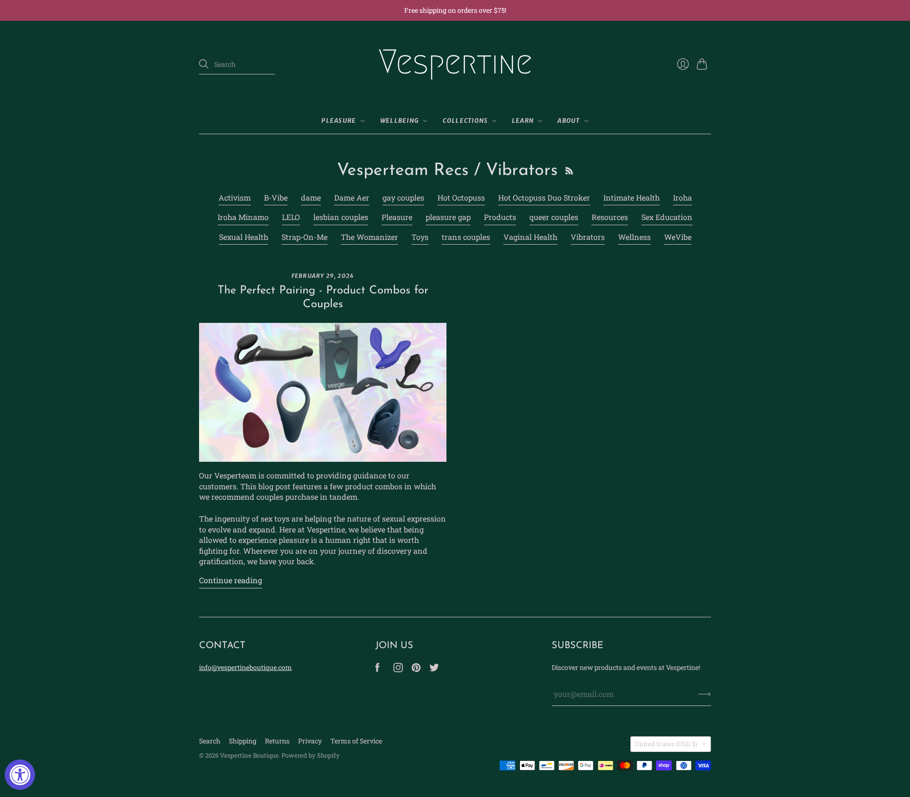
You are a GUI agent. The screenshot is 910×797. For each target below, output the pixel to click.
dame (311, 197)
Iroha (682, 197)
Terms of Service (356, 740)
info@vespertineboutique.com (245, 667)
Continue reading (230, 580)
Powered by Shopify (311, 755)
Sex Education (666, 217)
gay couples (403, 197)
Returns (277, 740)
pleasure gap (448, 217)
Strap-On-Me (305, 237)
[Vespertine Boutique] (455, 64)
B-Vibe (276, 197)
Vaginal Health (530, 237)
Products (500, 217)
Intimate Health (631, 197)
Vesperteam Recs (403, 170)
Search (209, 740)
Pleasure (397, 217)
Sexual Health (243, 237)
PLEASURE (338, 121)
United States (666, 744)
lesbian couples (340, 217)
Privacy (310, 740)
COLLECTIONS (465, 121)
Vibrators (588, 237)
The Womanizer (369, 237)
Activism (234, 197)
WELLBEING (399, 121)
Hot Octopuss (461, 197)
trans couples (466, 237)
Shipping (242, 740)
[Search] (204, 64)
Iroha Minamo (243, 217)
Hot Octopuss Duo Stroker (544, 197)
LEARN (523, 121)
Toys (419, 237)
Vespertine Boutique (249, 755)
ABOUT (568, 121)
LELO (291, 217)
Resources (610, 217)
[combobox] (237, 64)
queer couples (553, 217)
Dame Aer (351, 197)
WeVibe (678, 237)
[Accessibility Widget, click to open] (20, 775)
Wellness (634, 237)
